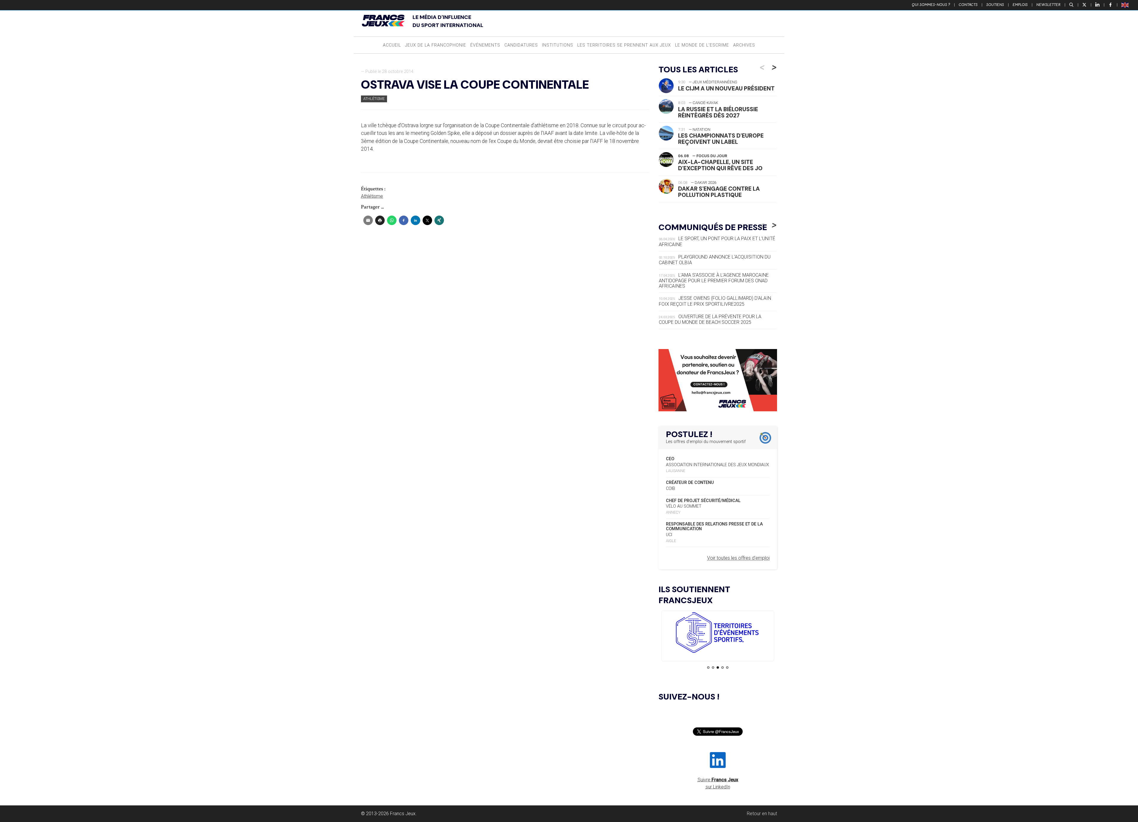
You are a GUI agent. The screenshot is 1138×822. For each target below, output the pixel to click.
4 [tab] (722, 667)
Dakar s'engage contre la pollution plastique (719, 192)
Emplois (1020, 4)
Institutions (557, 45)
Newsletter (1048, 4)
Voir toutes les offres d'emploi (738, 558)
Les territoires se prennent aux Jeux (624, 45)
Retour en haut (762, 813)
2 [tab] (713, 667)
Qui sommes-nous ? (931, 4)
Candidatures (521, 45)
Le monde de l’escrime (702, 45)
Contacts (968, 4)
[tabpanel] (718, 633)
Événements (485, 45)
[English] (1125, 4)
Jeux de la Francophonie (435, 45)
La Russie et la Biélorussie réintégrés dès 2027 (718, 112)
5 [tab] (727, 667)
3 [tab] (718, 667)
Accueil (392, 45)
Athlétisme (374, 98)
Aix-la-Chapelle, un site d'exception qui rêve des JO (720, 165)
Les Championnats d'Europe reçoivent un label (721, 139)
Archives (744, 45)
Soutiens (995, 4)
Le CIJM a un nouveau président (726, 88)
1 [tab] (708, 667)
